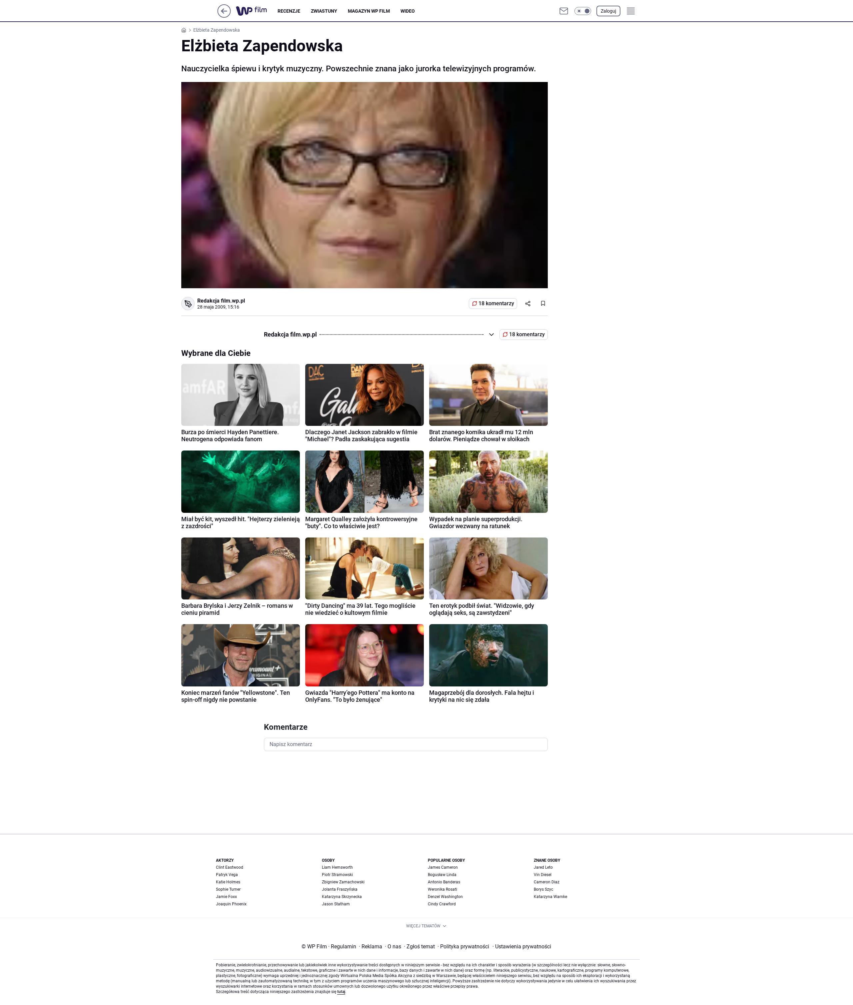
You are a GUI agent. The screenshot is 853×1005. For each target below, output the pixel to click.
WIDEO (408, 11)
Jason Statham (336, 904)
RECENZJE (289, 11)
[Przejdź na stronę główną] (224, 16)
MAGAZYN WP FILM (369, 11)
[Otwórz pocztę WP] (563, 11)
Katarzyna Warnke (550, 896)
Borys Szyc (543, 889)
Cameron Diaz (546, 882)
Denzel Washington (445, 896)
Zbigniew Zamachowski (343, 882)
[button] (582, 11)
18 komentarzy (496, 303)
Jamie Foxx (226, 896)
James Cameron (443, 867)
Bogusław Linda (442, 874)
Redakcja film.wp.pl (221, 301)
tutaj (341, 991)
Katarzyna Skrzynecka (342, 896)
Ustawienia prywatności (521, 946)
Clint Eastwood (229, 867)
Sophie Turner (228, 889)
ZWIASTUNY (324, 11)
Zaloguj (608, 11)
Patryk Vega (227, 874)
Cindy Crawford (442, 904)
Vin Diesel (542, 874)
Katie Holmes (228, 882)
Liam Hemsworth (337, 867)
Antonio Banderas (444, 882)
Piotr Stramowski (337, 874)
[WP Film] (257, 11)
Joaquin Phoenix (231, 904)
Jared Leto (543, 867)
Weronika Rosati (442, 889)
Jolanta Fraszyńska (340, 889)
